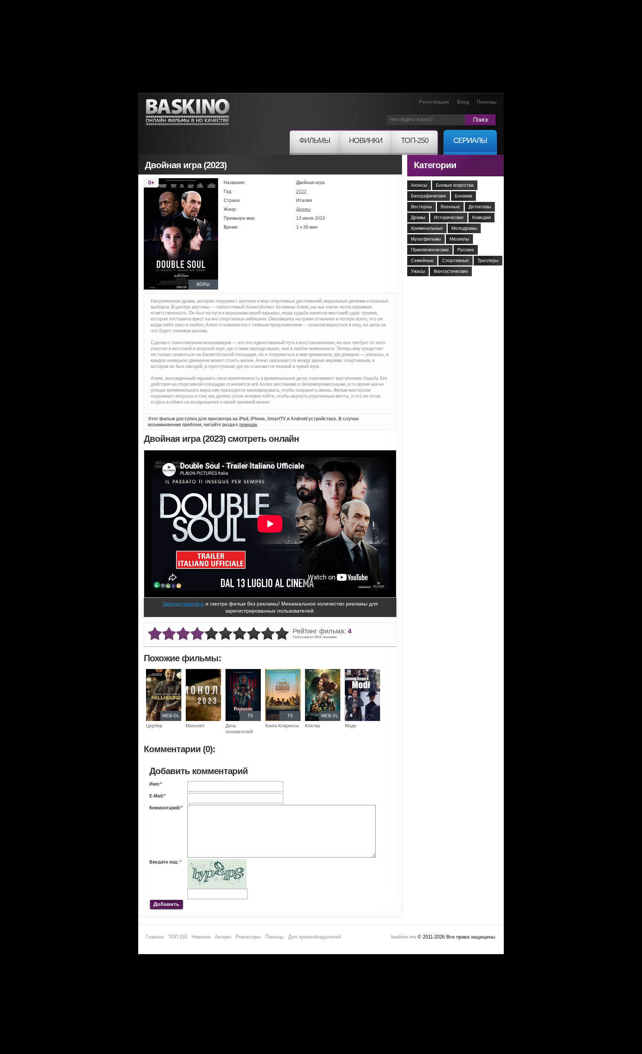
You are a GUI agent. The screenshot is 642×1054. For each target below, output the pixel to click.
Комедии (481, 217)
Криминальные (427, 228)
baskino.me (403, 937)
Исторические (449, 217)
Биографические (428, 196)
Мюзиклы (459, 239)
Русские (465, 249)
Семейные (422, 260)
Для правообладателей (314, 937)
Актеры (223, 937)
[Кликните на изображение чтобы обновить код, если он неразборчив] (217, 862)
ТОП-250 (177, 937)
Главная (155, 937)
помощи (248, 424)
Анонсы (419, 185)
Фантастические (451, 271)
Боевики (463, 196)
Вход (463, 102)
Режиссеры (248, 937)
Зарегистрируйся (183, 604)
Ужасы (418, 271)
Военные (450, 206)
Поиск (480, 120)
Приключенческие (430, 249)
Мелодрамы (464, 228)
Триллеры (488, 260)
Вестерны (421, 206)
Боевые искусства (455, 185)
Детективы (479, 206)
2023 (301, 191)
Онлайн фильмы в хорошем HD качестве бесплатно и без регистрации (188, 112)
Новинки (201, 937)
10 (282, 634)
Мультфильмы (426, 239)
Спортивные (455, 260)
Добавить (166, 904)
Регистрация (434, 102)
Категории (435, 165)
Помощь (487, 102)
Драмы (303, 209)
